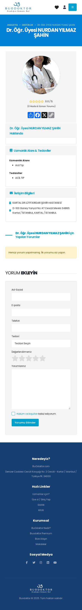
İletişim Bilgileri (24, 193)
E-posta (16, 305)
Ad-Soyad (17, 289)
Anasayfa (12, 25)
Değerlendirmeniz (21, 351)
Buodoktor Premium (41, 533)
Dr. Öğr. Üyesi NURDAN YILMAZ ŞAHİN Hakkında (35, 131)
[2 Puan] (21, 358)
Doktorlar (27, 25)
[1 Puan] (15, 358)
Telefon (16, 320)
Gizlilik (41, 504)
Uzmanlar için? (41, 494)
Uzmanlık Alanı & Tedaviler (32, 150)
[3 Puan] (28, 358)
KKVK (41, 510)
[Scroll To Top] (75, 605)
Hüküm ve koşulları (27, 413)
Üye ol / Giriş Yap (41, 499)
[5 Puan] (42, 358)
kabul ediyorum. (36, 413)
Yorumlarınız (19, 366)
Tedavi (15, 336)
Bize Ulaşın (41, 538)
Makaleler (41, 544)
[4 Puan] (35, 358)
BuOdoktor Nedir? (41, 528)
